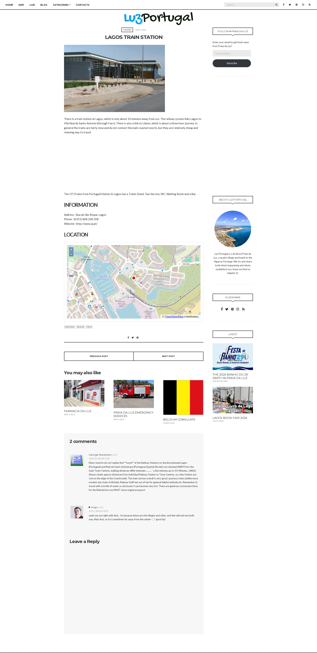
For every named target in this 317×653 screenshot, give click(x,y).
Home (9, 4)
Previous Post (99, 356)
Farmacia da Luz (77, 411)
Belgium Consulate (179, 419)
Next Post (168, 356)
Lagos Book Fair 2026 (230, 418)
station (69, 327)
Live (32, 4)
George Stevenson (100, 454)
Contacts (82, 4)
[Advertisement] (133, 166)
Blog (43, 4)
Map (21, 4)
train (80, 327)
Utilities (127, 30)
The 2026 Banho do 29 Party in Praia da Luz (230, 376)
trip (89, 327)
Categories (60, 4)
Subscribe (232, 63)
